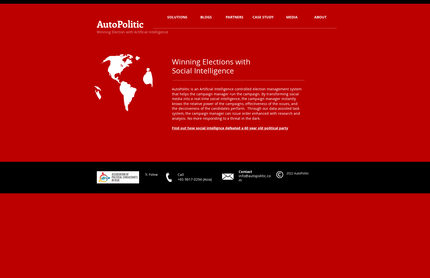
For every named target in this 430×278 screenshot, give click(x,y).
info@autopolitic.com (255, 177)
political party (275, 128)
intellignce (215, 128)
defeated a (234, 128)
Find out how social (189, 128)
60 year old (253, 128)
